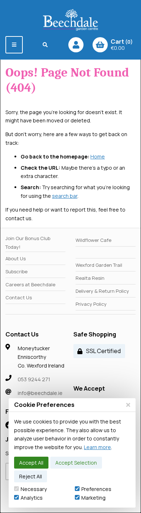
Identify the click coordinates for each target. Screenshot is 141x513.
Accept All (31, 462)
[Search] (45, 44)
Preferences (96, 489)
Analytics (32, 497)
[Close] (128, 405)
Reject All (30, 476)
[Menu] (14, 44)
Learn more (97, 447)
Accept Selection (76, 462)
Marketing (93, 497)
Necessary (34, 489)
